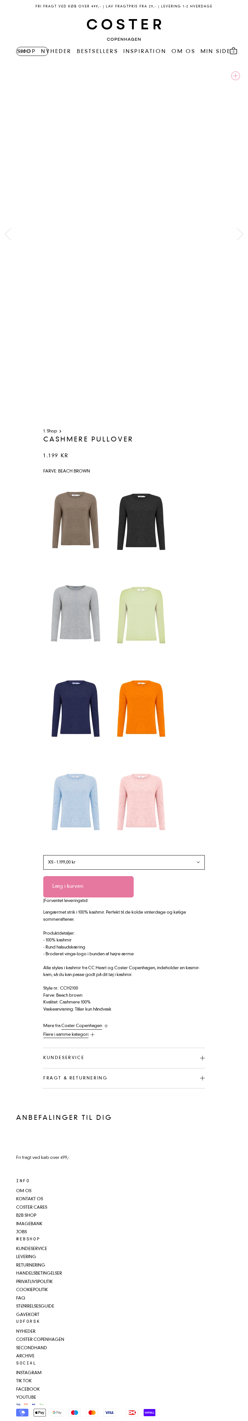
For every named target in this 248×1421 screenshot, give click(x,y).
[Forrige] (8, 234)
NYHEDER (56, 51)
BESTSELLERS (97, 51)
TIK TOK (24, 1381)
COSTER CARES (31, 1207)
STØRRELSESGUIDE (35, 1306)
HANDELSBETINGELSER (39, 1273)
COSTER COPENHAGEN (40, 1340)
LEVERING (26, 1257)
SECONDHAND (31, 1348)
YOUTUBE (26, 1397)
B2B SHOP (26, 1216)
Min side (216, 51)
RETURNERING (30, 1265)
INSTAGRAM (29, 1373)
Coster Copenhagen (81, 1026)
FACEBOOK (28, 1389)
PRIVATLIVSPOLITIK (34, 1282)
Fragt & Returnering (75, 1078)
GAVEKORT (27, 1315)
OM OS (183, 51)
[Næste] (240, 234)
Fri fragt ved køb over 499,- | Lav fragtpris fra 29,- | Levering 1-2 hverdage (124, 6)
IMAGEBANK (29, 1224)
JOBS (21, 1232)
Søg (25, 52)
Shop (52, 431)
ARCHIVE (25, 1356)
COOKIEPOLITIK (32, 1290)
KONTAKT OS (29, 1199)
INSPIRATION (144, 51)
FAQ (20, 1298)
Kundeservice (63, 1058)
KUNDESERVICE (31, 1249)
